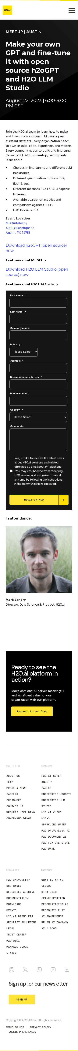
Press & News (16, 788)
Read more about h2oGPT (24, 260)
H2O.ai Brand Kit (19, 916)
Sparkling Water (54, 824)
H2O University (18, 880)
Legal (10, 928)
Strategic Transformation (53, 895)
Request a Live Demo (32, 711)
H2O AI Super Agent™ (51, 779)
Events (11, 910)
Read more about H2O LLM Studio (30, 284)
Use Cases (14, 886)
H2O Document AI (54, 836)
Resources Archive (20, 892)
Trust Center (16, 934)
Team (9, 782)
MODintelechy (16, 223)
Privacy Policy (40, 1027)
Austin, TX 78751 (18, 233)
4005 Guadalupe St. (20, 228)
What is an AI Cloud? (52, 883)
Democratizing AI (54, 904)
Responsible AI (53, 910)
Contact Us (14, 806)
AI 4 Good (49, 928)
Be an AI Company (54, 922)
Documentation (17, 898)
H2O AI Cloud (51, 812)
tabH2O (46, 788)
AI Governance (52, 916)
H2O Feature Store (55, 842)
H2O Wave (48, 848)
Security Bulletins (21, 922)
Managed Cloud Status (17, 949)
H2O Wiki (13, 940)
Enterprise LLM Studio (53, 803)
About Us (13, 776)
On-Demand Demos (19, 818)
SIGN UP (22, 999)
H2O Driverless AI (55, 830)
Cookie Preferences (22, 1032)
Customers (14, 800)
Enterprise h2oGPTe (56, 794)
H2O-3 (45, 818)
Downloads (14, 904)
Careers (12, 794)
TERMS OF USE (15, 1027)
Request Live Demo (20, 812)
